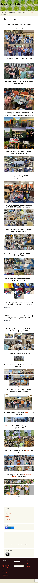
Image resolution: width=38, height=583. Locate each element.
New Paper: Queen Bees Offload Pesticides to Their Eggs (6, 563)
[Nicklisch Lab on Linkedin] (9, 528)
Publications (19, 12)
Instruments (25, 12)
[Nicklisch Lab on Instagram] (6, 528)
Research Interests (12, 12)
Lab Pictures (31, 12)
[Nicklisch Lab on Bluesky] (12, 528)
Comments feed (29, 566)
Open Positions (3, 14)
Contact (9, 14)
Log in (27, 563)
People (6, 12)
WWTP (27, 412)
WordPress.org (29, 568)
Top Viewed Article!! (5, 572)
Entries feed (28, 565)
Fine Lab (8, 426)
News (2, 12)
